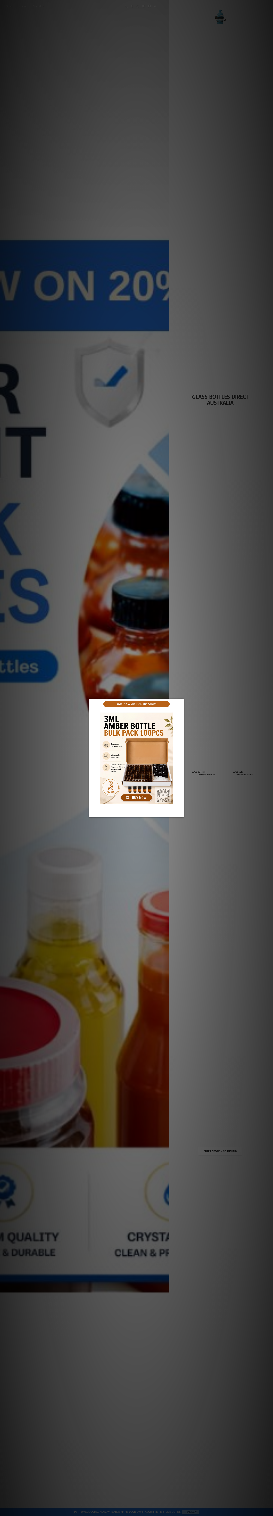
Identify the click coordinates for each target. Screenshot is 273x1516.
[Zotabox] (182, 814)
